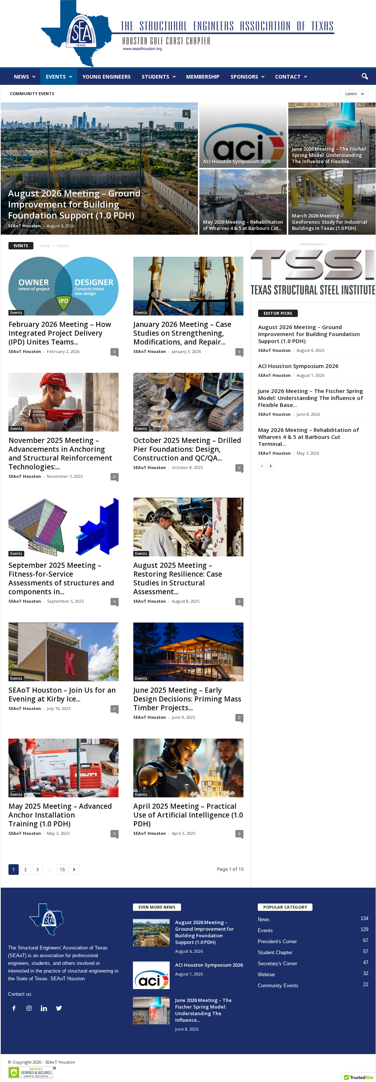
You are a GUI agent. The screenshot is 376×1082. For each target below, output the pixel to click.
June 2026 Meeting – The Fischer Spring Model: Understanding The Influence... (203, 1010)
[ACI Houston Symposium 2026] (243, 145)
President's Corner (277, 941)
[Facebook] (15, 1009)
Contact (288, 76)
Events (56, 76)
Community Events (32, 93)
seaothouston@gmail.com (62, 994)
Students (155, 76)
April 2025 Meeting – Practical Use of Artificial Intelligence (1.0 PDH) (188, 815)
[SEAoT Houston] (188, 33)
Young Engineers (107, 76)
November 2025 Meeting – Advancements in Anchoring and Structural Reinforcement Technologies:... (60, 454)
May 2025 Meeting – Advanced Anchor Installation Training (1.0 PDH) (60, 815)
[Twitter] (60, 1009)
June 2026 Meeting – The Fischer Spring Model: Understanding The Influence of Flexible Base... (310, 397)
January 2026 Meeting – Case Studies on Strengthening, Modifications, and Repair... (182, 333)
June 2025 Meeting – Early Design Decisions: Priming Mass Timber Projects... (187, 699)
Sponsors (244, 76)
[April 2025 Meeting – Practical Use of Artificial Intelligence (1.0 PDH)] (188, 768)
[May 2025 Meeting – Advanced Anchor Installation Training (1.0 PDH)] (63, 768)
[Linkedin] (45, 1009)
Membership (203, 76)
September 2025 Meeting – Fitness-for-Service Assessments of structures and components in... (61, 578)
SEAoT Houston (24, 225)
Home (45, 245)
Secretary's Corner (277, 963)
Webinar (266, 974)
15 (62, 869)
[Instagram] (30, 1009)
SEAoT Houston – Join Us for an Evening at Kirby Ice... (62, 694)
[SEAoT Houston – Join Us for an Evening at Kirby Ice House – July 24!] (63, 652)
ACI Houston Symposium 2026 (298, 365)
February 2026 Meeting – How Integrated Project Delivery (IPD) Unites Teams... (59, 333)
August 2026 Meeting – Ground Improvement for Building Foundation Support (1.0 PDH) (309, 334)
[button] (365, 77)
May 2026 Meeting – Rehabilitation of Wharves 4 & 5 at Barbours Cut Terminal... (308, 436)
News (21, 76)
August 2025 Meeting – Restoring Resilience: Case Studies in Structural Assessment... (177, 578)
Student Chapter (275, 952)
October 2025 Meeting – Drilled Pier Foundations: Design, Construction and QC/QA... (187, 449)
